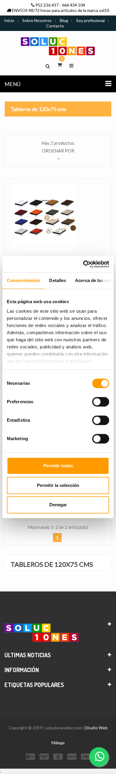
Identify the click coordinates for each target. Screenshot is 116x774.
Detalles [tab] (57, 280)
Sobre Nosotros (37, 20)
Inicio (9, 20)
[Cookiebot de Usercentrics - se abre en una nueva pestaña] (83, 264)
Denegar (58, 504)
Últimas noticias (27, 655)
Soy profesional (90, 20)
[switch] (100, 402)
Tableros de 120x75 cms (38, 109)
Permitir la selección (58, 485)
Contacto (55, 25)
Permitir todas (58, 465)
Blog (64, 20)
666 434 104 (73, 4)
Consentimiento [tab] (23, 280)
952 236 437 (47, 4)
